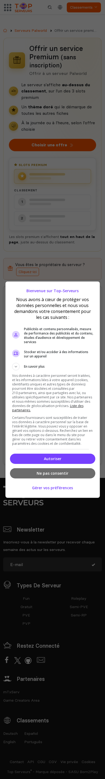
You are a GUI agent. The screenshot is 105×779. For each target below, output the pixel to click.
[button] (52, 366)
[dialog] (52, 389)
